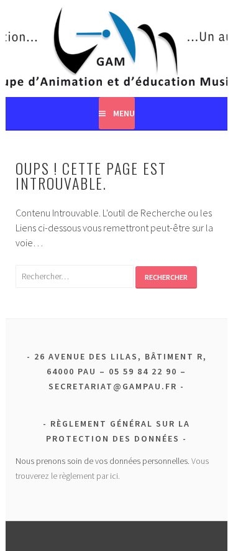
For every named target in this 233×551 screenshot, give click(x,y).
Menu (124, 113)
